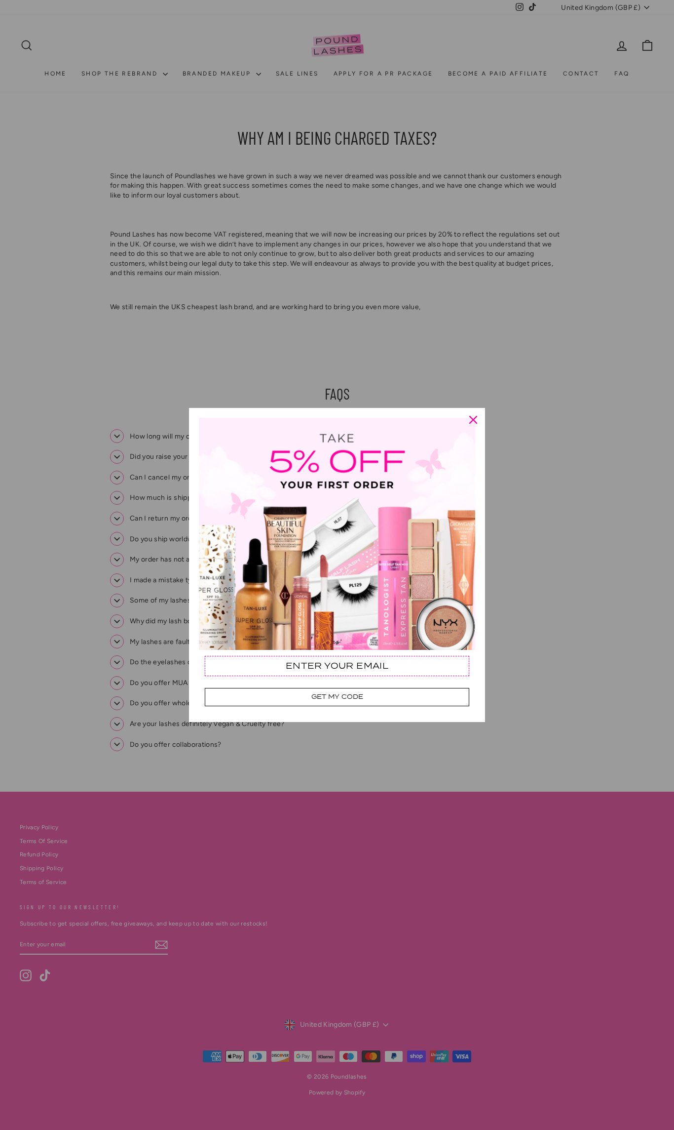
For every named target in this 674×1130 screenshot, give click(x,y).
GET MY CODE (337, 696)
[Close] (473, 420)
